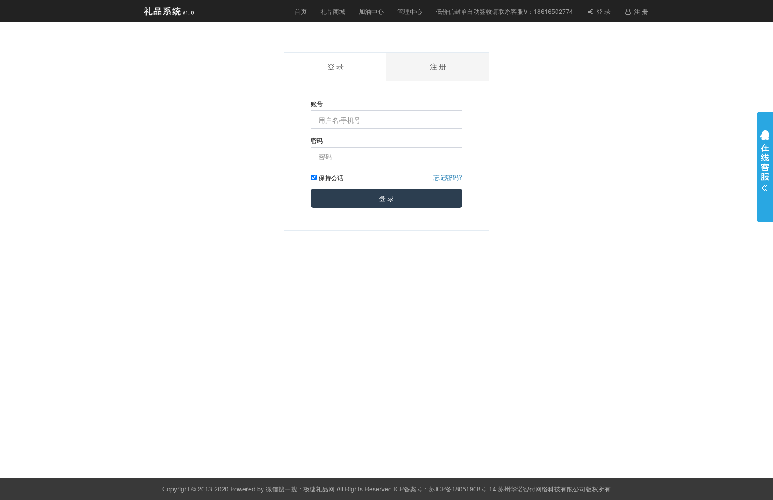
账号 (317, 104)
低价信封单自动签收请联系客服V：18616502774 (504, 11)
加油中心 (371, 11)
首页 (300, 11)
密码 (317, 141)
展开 (765, 163)
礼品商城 (332, 11)
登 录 (603, 11)
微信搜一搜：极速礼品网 (300, 488)
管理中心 (409, 11)
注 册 (640, 11)
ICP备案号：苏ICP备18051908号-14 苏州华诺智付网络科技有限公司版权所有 (502, 488)
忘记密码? (447, 177)
